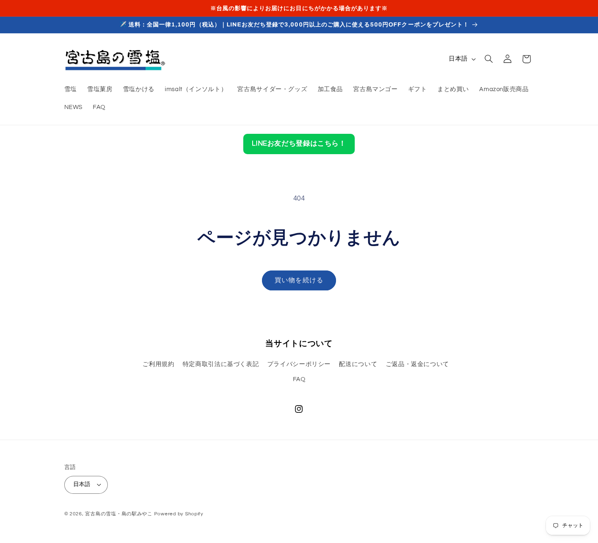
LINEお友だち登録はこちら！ (299, 143)
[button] (488, 59)
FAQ (299, 379)
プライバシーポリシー (299, 364)
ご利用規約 (158, 364)
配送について (358, 364)
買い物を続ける (299, 280)
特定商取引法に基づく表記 (221, 364)
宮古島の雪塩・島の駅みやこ (119, 514)
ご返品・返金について (417, 364)
